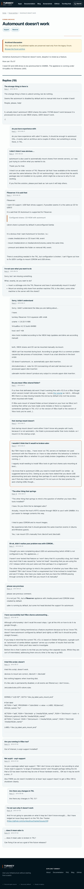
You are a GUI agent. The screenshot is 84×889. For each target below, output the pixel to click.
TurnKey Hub (66, 4)
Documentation (29, 4)
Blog (39, 4)
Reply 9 (14, 446)
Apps (20, 4)
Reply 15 (7, 744)
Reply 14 (7, 664)
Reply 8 (14, 423)
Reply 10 (14, 494)
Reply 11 (11, 546)
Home (4, 13)
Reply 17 (11, 793)
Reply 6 (14, 303)
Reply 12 (9, 589)
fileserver (15, 29)
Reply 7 (14, 385)
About (48, 872)
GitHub (57, 4)
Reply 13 (7, 617)
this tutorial (57, 393)
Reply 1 (6, 89)
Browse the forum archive (15, 49)
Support (6, 29)
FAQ (67, 872)
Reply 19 (7, 833)
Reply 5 (6, 271)
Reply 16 (7, 761)
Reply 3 (11, 154)
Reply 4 (9, 195)
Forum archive (13, 13)
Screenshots (47, 4)
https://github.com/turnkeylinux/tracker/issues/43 (27, 821)
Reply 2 (14, 131)
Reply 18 (9, 810)
